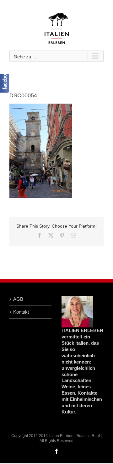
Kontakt (21, 312)
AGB (18, 299)
